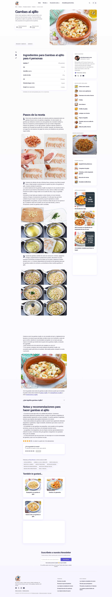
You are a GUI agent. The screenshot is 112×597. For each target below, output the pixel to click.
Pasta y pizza (78, 137)
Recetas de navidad (51, 464)
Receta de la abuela (29, 464)
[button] (89, 3)
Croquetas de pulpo (84, 168)
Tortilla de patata (83, 109)
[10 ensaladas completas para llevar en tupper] (85, 239)
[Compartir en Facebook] (16, 55)
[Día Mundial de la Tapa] (85, 199)
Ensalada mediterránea (85, 182)
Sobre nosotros (18, 590)
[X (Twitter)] (78, 75)
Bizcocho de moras (84, 177)
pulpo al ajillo (44, 392)
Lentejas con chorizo (84, 113)
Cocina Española (28, 462)
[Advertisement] (44, 532)
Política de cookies (35, 593)
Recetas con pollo (61, 581)
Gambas (25, 63)
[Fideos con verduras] (85, 145)
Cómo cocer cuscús (84, 86)
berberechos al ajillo (32, 394)
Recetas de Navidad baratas (30, 466)
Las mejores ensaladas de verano (65, 586)
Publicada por (29, 459)
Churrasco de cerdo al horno (86, 95)
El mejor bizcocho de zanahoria (64, 588)
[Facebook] (75, 75)
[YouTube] (83, 75)
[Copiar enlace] (16, 58)
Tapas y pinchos (42, 468)
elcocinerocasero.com (86, 57)
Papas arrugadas (83, 117)
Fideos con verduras (80, 152)
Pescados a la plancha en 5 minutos (88, 586)
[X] (18, 588)
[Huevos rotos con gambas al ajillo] (33, 509)
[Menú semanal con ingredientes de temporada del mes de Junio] (85, 218)
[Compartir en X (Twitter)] (16, 52)
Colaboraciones (25, 590)
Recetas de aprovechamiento (64, 583)
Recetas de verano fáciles (45, 466)
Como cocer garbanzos (85, 91)
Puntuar (38, 451)
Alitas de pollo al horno (85, 126)
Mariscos (30, 43)
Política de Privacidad (55, 565)
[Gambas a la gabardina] (55, 487)
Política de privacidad (43, 593)
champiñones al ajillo (56, 392)
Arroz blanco (82, 104)
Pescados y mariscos (21, 43)
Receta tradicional (40, 464)
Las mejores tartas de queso (64, 590)
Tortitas (81, 100)
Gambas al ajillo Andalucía (40, 462)
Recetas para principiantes (30, 468)
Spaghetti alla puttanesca (85, 164)
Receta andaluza (54, 462)
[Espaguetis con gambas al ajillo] (33, 487)
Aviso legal (49, 593)
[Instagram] (80, 75)
